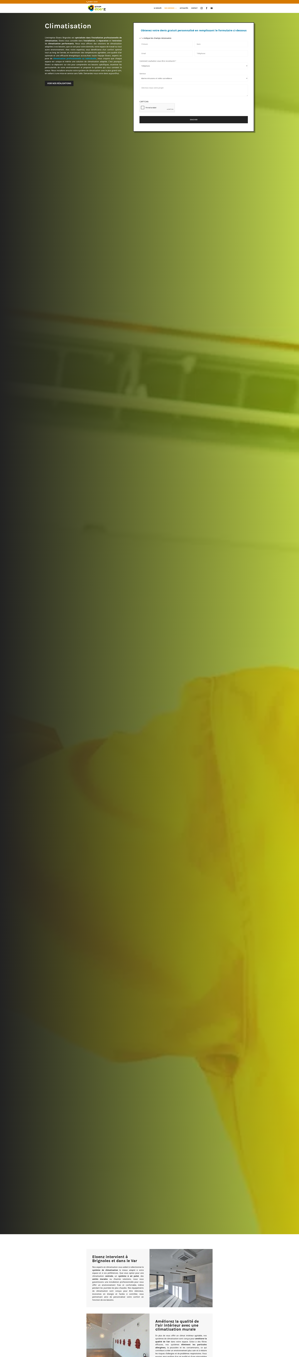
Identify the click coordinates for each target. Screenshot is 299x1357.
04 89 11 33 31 (93, 2)
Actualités (184, 8)
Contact (194, 8)
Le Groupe (157, 8)
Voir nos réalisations (59, 83)
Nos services (169, 8)
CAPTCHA (143, 101)
